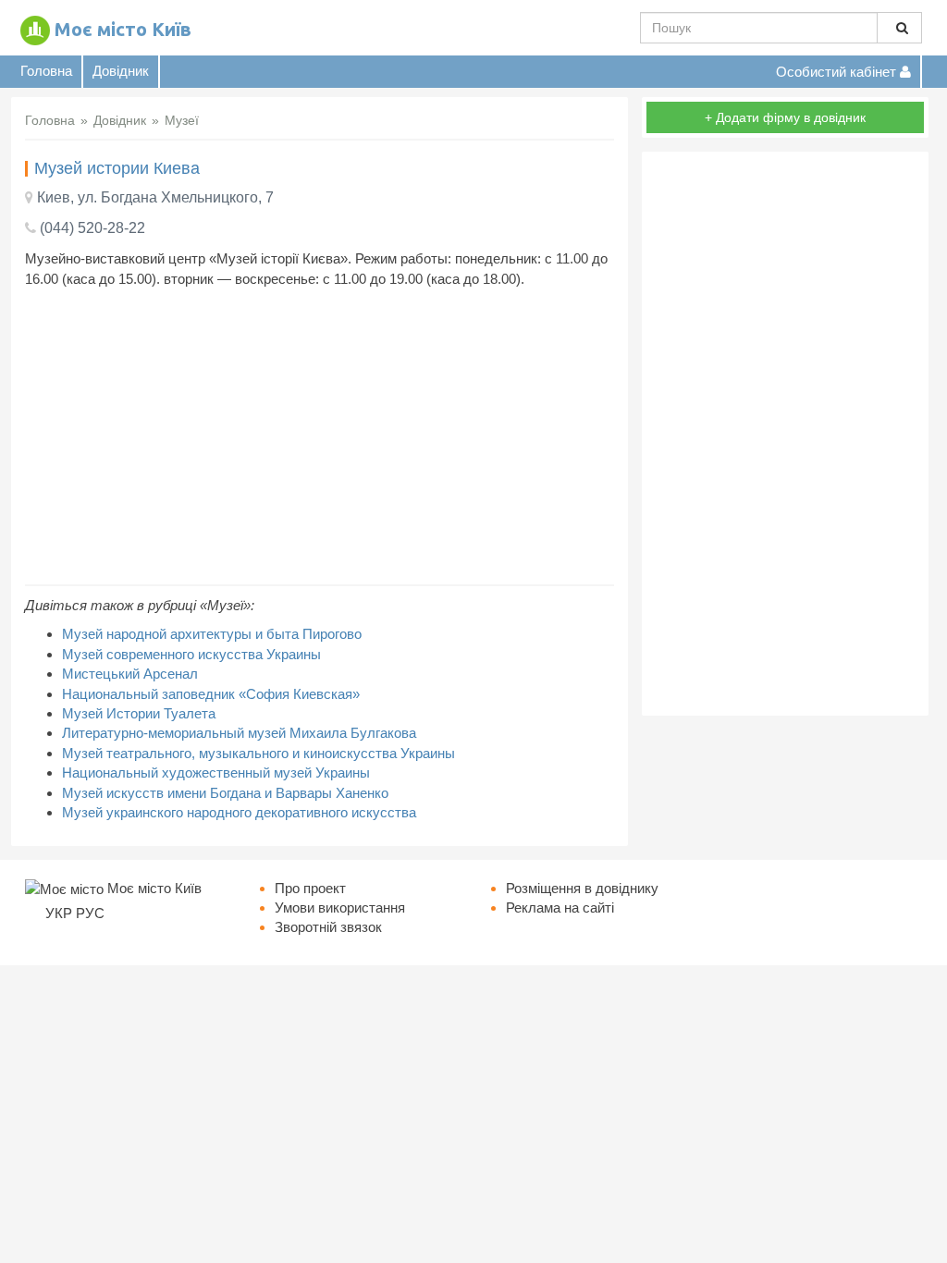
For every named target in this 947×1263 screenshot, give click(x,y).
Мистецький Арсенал (130, 673)
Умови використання (340, 907)
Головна (46, 71)
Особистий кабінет (838, 72)
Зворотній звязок (328, 927)
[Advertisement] (319, 436)
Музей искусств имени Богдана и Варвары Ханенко (225, 793)
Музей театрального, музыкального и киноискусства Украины (258, 753)
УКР (58, 913)
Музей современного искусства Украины (191, 654)
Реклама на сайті (560, 907)
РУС (90, 913)
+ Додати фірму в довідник (785, 117)
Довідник (120, 71)
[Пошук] (899, 27)
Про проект (310, 888)
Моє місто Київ (123, 29)
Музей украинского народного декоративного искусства (239, 812)
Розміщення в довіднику (582, 888)
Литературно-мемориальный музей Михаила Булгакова (239, 733)
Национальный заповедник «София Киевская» (211, 694)
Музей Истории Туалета (138, 713)
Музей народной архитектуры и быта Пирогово (212, 634)
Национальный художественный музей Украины (216, 772)
